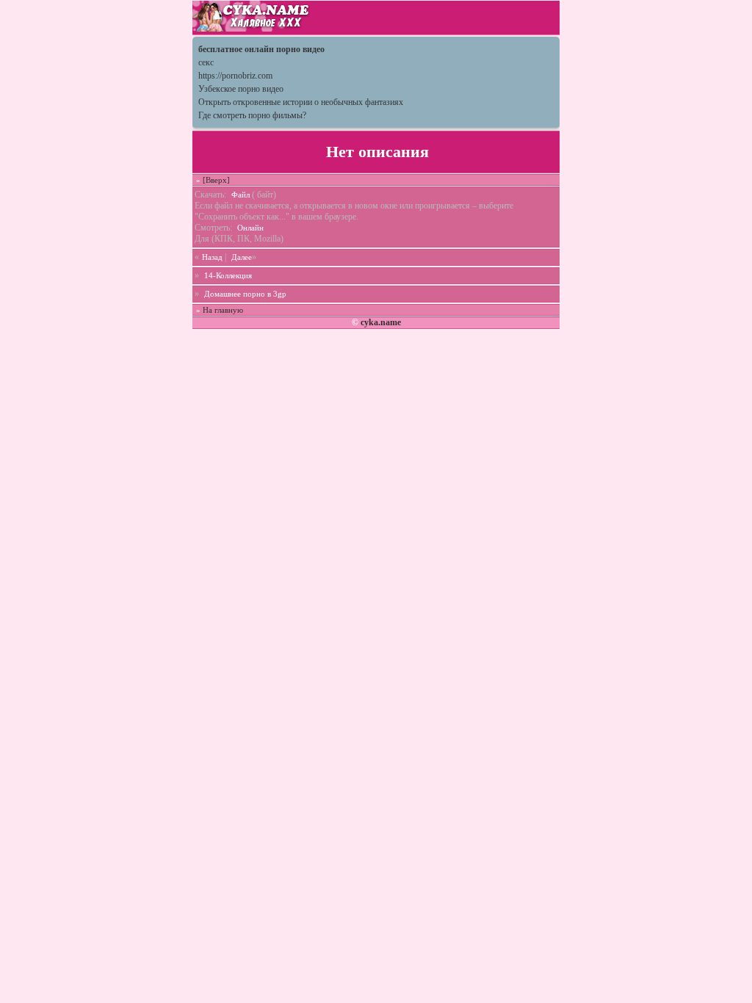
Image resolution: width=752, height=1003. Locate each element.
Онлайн (250, 227)
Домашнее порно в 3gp (245, 293)
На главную (223, 309)
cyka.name (381, 322)
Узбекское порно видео (240, 89)
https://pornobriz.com (235, 75)
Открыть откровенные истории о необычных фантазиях (300, 102)
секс (206, 62)
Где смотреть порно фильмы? (252, 115)
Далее (241, 257)
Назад (212, 257)
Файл (240, 194)
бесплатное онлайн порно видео (261, 49)
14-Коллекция (228, 275)
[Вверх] (216, 179)
